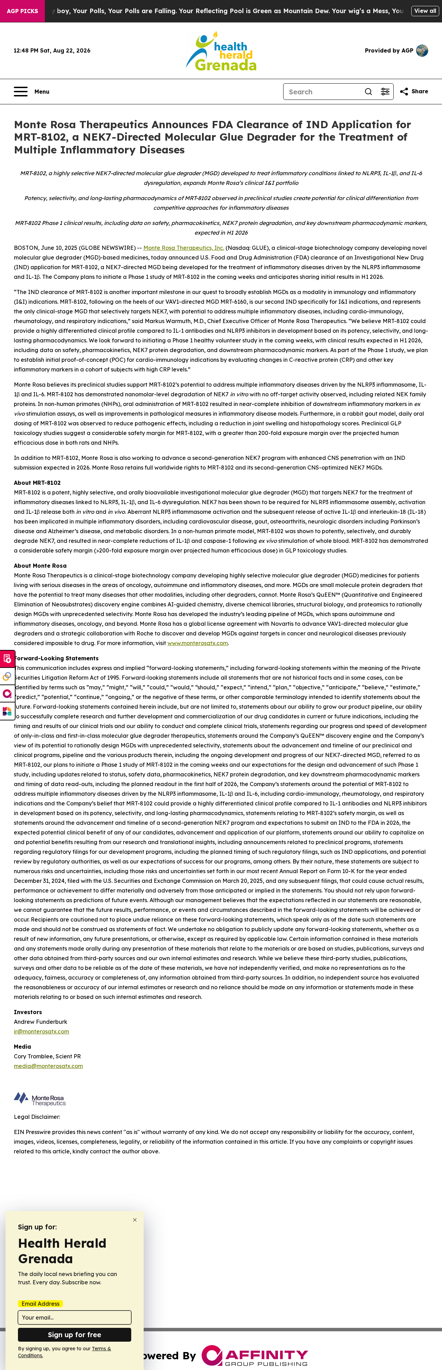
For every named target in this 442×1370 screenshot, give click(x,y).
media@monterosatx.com (48, 1065)
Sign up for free (74, 1334)
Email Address (40, 1303)
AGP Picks (22, 11)
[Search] (368, 92)
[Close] (135, 1220)
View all (425, 10)
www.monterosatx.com (197, 643)
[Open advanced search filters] (385, 92)
